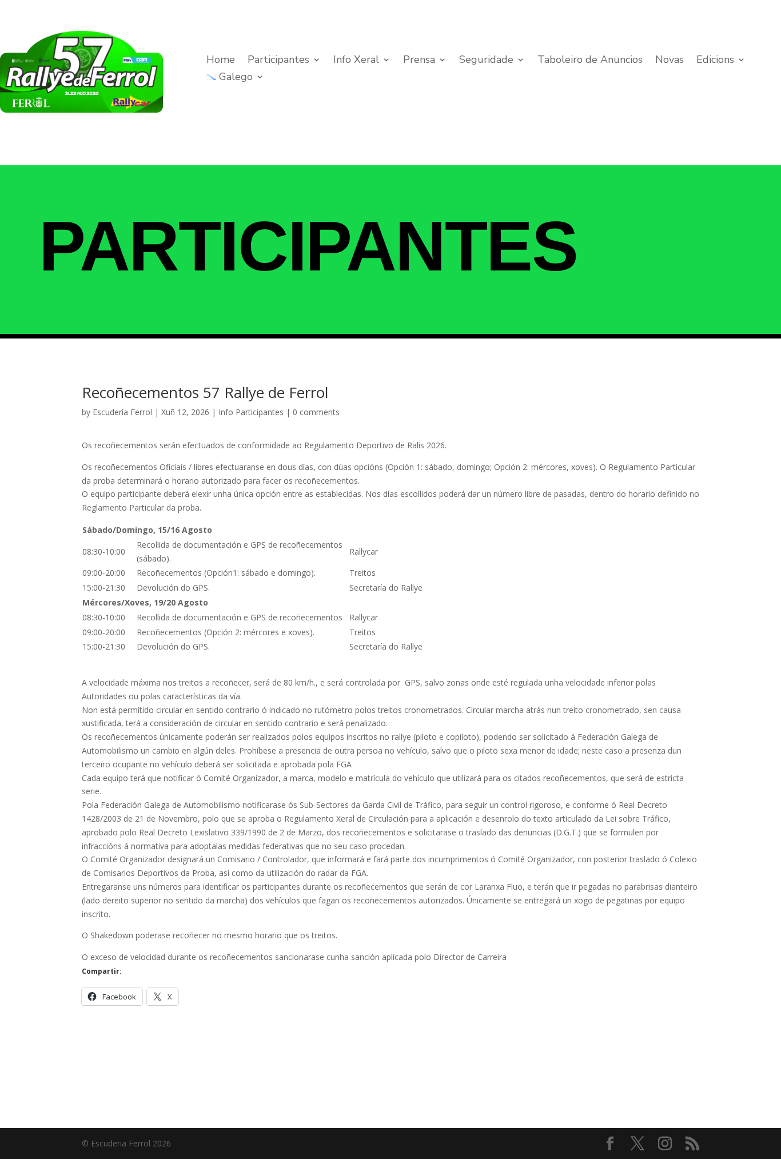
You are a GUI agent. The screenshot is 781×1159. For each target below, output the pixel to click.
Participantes (278, 60)
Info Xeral (356, 60)
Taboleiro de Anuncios (590, 60)
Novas (669, 60)
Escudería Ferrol (122, 412)
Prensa (419, 60)
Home (220, 60)
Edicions (715, 60)
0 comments (316, 412)
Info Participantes (251, 412)
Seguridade (486, 60)
